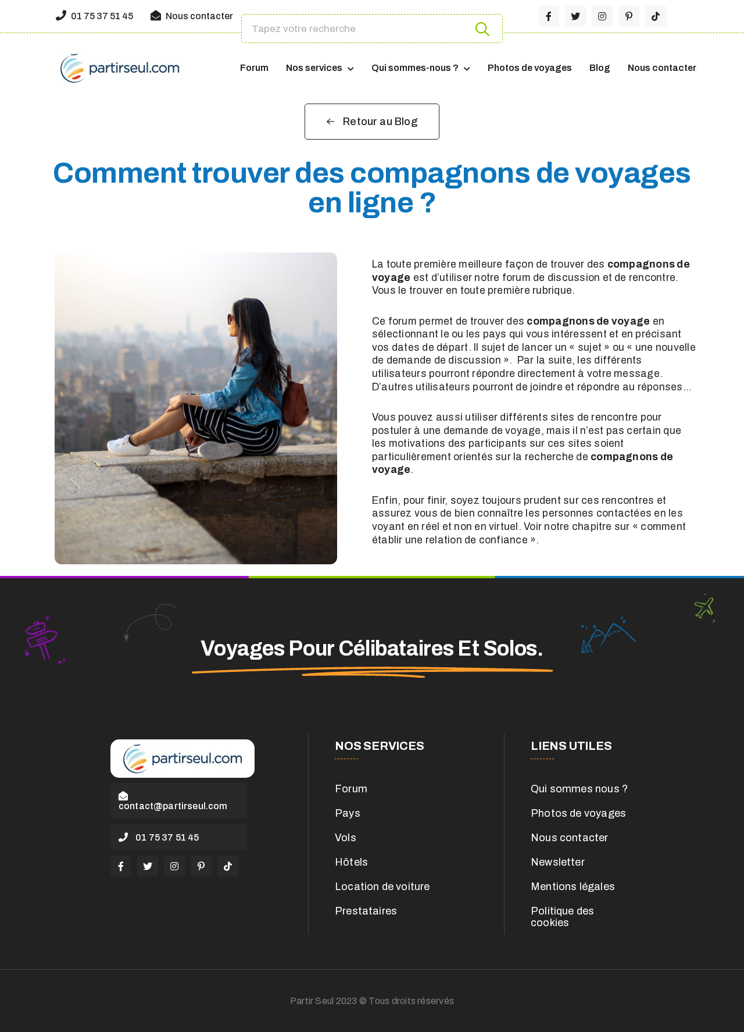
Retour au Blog (380, 121)
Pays (347, 813)
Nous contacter (198, 16)
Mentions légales (573, 886)
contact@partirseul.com (173, 806)
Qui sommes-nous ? (415, 68)
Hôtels (351, 862)
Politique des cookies (562, 916)
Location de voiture (382, 886)
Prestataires (366, 911)
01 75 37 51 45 (101, 16)
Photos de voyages (530, 68)
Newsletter (558, 862)
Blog (599, 68)
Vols (345, 838)
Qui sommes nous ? (579, 789)
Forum (254, 68)
